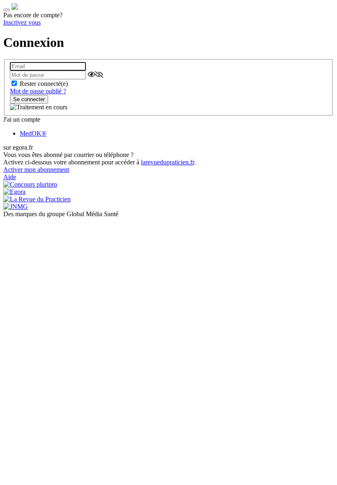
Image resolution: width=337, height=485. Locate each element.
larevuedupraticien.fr (167, 162)
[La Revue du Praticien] (15, 7)
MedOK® (33, 133)
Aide (9, 176)
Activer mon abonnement (36, 169)
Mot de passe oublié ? (38, 91)
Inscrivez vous (22, 22)
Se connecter (29, 99)
